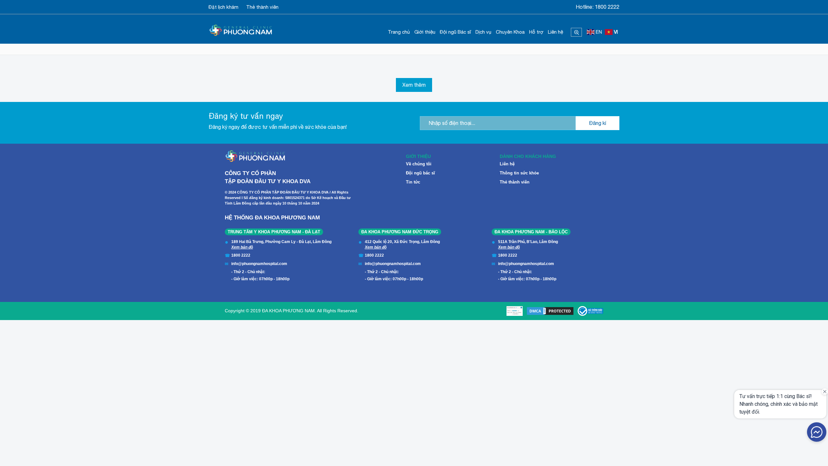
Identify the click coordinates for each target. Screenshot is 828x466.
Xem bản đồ (242, 247)
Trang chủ (399, 32)
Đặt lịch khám (223, 7)
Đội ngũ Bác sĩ (455, 32)
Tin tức (413, 182)
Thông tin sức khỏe (519, 173)
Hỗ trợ (536, 32)
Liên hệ (555, 32)
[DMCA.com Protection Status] (550, 311)
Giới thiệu (424, 32)
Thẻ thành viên (262, 7)
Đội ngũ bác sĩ (420, 173)
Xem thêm (414, 85)
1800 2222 (607, 7)
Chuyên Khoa (510, 32)
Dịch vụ (483, 32)
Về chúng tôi (418, 163)
